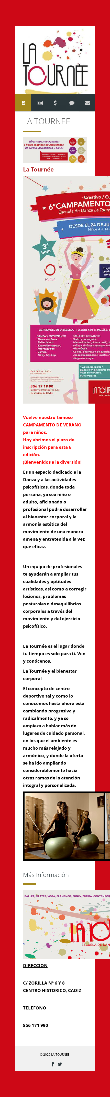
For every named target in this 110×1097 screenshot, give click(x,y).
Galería (40, 102)
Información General (23, 102)
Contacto (88, 102)
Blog (72, 102)
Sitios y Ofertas (55, 102)
